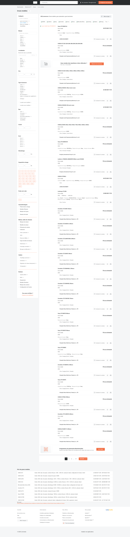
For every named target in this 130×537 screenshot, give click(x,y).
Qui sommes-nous (21, 513)
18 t (27, 176)
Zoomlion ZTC (21, 488)
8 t (22, 173)
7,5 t (20, 199)
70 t (20, 181)
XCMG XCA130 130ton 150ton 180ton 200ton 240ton (71, 70)
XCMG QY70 (21, 491)
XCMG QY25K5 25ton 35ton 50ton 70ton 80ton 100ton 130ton (73, 124)
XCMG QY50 (21, 478)
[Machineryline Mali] (24, 2)
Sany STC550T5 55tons (64, 330)
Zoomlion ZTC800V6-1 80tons (65, 364)
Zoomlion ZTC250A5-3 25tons (65, 223)
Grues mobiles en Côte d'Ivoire (47, 503)
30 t (20, 178)
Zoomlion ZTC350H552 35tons (65, 283)
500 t (20, 186)
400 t (32, 183)
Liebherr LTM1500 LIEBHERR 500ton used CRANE (71, 159)
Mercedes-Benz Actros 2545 (24, 484)
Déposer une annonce (97, 63)
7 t (19, 173)
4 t (28, 170)
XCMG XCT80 (21, 497)
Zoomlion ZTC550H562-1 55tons (66, 268)
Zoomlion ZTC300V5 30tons (65, 253)
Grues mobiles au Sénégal (23, 503)
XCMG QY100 (21, 500)
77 (76, 459)
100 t (34, 181)
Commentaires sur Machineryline (47, 520)
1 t (19, 170)
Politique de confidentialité (45, 515)
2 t (22, 170)
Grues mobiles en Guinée (34, 503)
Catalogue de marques (45, 522)
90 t (30, 181)
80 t (27, 181)
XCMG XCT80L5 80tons (64, 397)
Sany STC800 (21, 494)
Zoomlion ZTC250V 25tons (64, 208)
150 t (20, 183)
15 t (20, 176)
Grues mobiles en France (59, 503)
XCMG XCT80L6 (62, 176)
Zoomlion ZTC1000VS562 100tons (66, 238)
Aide (18, 515)
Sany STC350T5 (62, 379)
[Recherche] (41, 2)
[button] (107, 39)
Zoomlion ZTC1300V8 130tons (65, 414)
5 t (31, 170)
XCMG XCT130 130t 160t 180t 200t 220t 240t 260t (70, 43)
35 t (23, 178)
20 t (30, 176)
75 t (23, 181)
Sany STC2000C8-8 (63, 141)
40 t (27, 178)
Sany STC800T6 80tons (64, 313)
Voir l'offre (100, 449)
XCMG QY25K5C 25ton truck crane (67, 87)
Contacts (19, 517)
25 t (34, 176)
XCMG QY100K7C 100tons (64, 429)
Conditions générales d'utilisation (47, 513)
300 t (28, 183)
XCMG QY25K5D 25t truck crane (66, 105)
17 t (23, 176)
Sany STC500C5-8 (62, 26)
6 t (34, 170)
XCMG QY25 (21, 475)
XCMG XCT (20, 472)
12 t (29, 173)
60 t (34, 178)
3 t (25, 170)
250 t (24, 183)
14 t (33, 173)
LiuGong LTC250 (62, 191)
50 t (30, 178)
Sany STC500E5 (62, 347)
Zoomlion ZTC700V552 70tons (65, 298)
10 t (26, 173)
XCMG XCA (20, 481)
